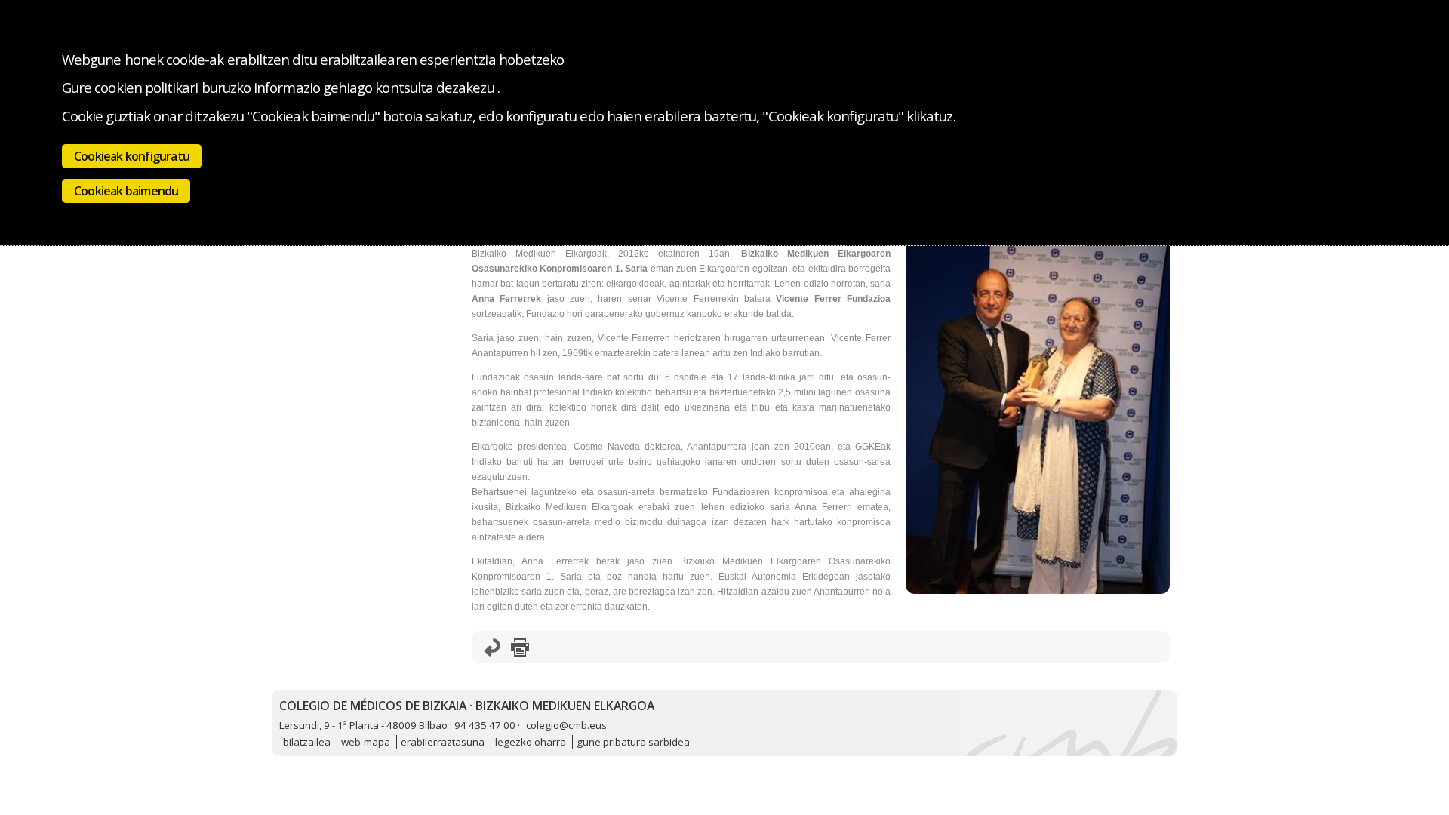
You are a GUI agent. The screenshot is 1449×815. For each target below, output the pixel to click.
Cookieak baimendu (126, 191)
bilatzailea (307, 742)
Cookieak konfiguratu (131, 156)
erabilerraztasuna (443, 742)
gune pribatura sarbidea (633, 742)
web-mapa (365, 742)
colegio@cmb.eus (566, 725)
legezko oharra (530, 742)
